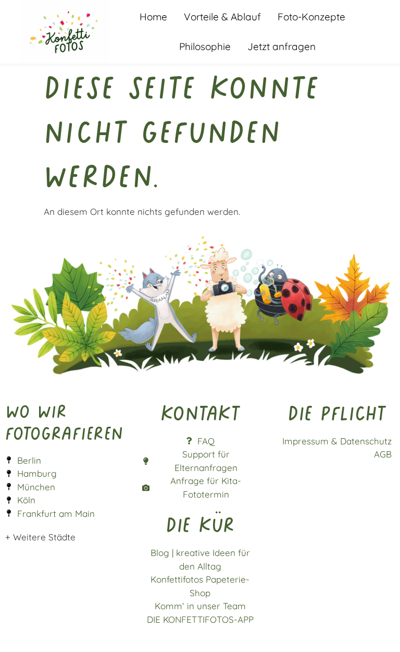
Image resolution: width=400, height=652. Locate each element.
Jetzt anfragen (281, 46)
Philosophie (205, 46)
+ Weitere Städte (40, 537)
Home (153, 16)
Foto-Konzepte (311, 16)
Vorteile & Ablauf (222, 16)
